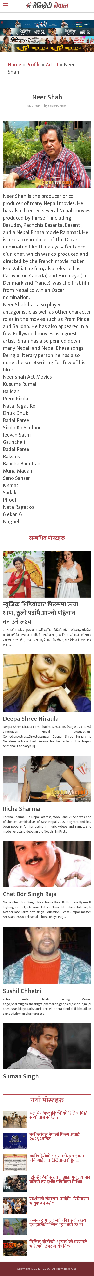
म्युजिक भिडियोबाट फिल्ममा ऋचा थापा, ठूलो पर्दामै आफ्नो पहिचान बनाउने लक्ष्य (40, 613)
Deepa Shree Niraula (31, 719)
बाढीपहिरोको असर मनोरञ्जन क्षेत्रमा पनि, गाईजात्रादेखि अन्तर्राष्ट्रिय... (56, 1158)
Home (14, 64)
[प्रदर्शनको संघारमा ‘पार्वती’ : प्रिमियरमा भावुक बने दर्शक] (16, 1205)
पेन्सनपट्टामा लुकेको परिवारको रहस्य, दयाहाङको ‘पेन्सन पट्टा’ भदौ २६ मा (58, 1222)
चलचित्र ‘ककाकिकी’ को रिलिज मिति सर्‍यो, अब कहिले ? (58, 1115)
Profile (33, 64)
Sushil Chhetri (22, 991)
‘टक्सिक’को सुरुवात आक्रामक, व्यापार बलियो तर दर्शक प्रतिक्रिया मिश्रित (59, 1179)
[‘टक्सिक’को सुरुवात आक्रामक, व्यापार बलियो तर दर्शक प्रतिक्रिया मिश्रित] (16, 1183)
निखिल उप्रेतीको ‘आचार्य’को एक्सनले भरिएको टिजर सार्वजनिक (58, 1244)
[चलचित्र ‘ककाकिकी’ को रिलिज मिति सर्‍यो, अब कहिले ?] (16, 1119)
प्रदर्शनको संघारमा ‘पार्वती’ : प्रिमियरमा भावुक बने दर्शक (59, 1201)
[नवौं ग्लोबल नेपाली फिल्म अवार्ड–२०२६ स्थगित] (16, 1141)
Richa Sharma (21, 809)
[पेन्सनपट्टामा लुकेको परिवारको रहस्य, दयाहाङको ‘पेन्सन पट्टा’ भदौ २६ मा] (16, 1226)
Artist (52, 64)
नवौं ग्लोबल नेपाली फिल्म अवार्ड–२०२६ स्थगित (55, 1137)
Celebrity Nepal (57, 106)
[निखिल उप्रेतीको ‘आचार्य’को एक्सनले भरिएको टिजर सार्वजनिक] (16, 1248)
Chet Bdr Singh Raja (29, 894)
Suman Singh (21, 1076)
